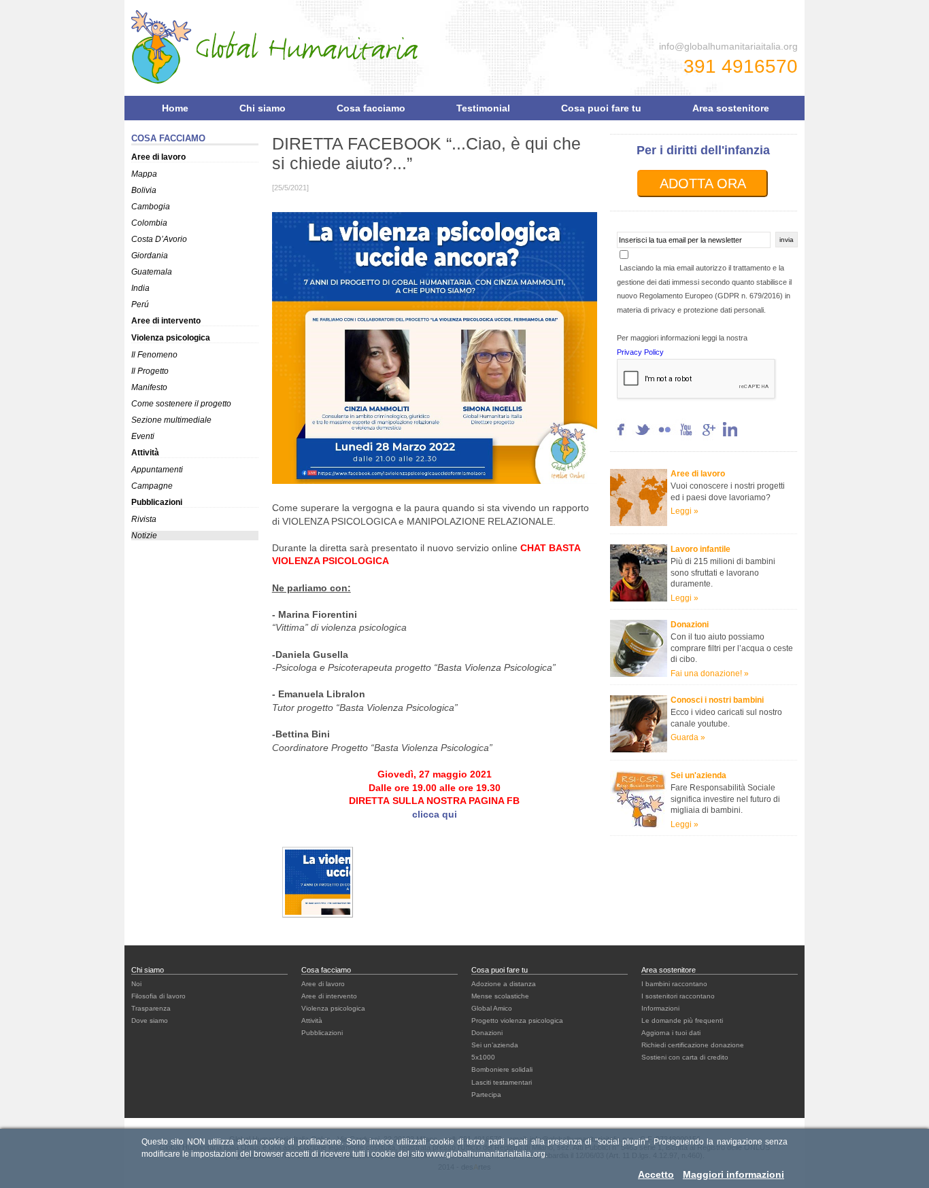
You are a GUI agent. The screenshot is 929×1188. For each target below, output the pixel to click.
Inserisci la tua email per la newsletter (680, 240)
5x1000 (483, 1057)
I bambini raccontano (674, 984)
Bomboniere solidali (502, 1069)
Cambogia (150, 206)
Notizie (144, 535)
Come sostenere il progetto (181, 403)
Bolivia (143, 190)
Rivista (143, 519)
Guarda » (688, 737)
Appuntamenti (157, 469)
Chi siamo (262, 108)
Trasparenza (151, 1008)
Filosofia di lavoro (158, 996)
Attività (145, 452)
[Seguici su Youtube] (686, 437)
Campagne (152, 486)
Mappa (144, 174)
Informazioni (660, 1008)
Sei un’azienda (494, 1045)
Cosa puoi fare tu (601, 108)
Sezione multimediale (171, 420)
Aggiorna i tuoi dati (670, 1032)
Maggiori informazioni (733, 1174)
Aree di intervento (166, 321)
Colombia (149, 223)
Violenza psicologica (170, 338)
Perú (140, 304)
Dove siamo (149, 1020)
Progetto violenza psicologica (517, 1020)
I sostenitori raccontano (678, 996)
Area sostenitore (730, 108)
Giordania (149, 255)
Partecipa (486, 1094)
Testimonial (483, 108)
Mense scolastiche (500, 996)
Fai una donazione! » (710, 673)
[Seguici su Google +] (708, 437)
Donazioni (487, 1032)
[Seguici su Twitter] (643, 437)
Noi (136, 984)
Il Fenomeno (154, 355)
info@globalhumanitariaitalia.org (728, 46)
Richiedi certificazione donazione (692, 1045)
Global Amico (491, 1008)
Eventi (142, 436)
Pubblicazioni (156, 502)
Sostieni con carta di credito (684, 1057)
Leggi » (684, 598)
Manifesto (149, 387)
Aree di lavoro (158, 157)
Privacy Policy (640, 352)
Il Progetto (150, 371)
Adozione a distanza (503, 984)
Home (175, 108)
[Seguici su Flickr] (664, 437)
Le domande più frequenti (682, 1020)
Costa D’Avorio (159, 239)
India (140, 288)
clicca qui (434, 814)
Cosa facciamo (371, 108)
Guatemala (151, 272)
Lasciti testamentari (501, 1082)
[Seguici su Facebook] (621, 437)
